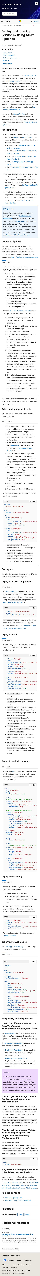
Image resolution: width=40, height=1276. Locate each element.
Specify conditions (10, 936)
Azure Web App (19, 114)
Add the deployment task (11, 58)
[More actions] (36, 25)
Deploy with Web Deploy (14, 1050)
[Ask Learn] (33, 25)
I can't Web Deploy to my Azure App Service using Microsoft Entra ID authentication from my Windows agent (20, 1185)
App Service (18, 25)
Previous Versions (18, 1265)
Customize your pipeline (14, 1197)
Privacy (13, 1268)
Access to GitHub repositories (17, 235)
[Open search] (31, 21)
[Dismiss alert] (36, 3)
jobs (13, 771)
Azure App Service (13, 81)
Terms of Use (26, 1270)
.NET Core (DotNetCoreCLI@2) (20, 311)
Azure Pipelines (30, 75)
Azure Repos (27, 137)
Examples (6, 60)
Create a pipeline (8, 55)
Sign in (36, 21)
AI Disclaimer (6, 1265)
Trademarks (5, 1273)
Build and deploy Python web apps (18, 1200)
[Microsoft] (20, 21)
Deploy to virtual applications (16, 1058)
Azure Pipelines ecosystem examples (24, 257)
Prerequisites (7, 53)
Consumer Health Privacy (10, 1270)
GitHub (15, 137)
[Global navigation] (2, 21)
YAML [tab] (4, 262)
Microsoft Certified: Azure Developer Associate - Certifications (18, 1235)
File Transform (18, 1076)
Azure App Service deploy (12, 602)
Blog (27, 1265)
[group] (20, 522)
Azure (10, 25)
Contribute (5, 1268)
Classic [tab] (9, 262)
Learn (4, 25)
